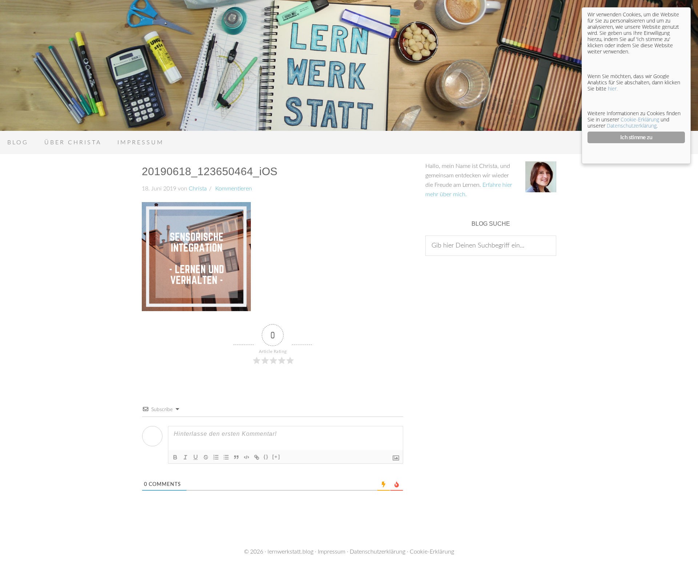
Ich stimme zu (636, 137)
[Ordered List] (216, 457)
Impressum (331, 552)
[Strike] (206, 457)
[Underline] (195, 457)
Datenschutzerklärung (377, 552)
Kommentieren (233, 189)
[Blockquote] (236, 457)
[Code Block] (246, 457)
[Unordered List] (226, 457)
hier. (613, 88)
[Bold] (175, 457)
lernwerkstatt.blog (290, 552)
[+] (276, 456)
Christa (198, 189)
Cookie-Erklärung (432, 552)
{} (266, 456)
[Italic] (185, 457)
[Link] (257, 457)
